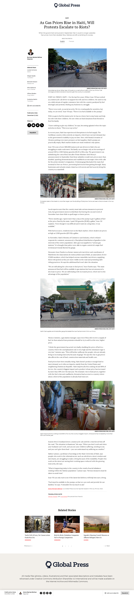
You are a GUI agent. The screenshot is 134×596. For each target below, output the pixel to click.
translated (64, 496)
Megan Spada (52, 496)
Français (71, 41)
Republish (33, 132)
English (62, 41)
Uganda (86, 540)
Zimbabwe (28, 540)
